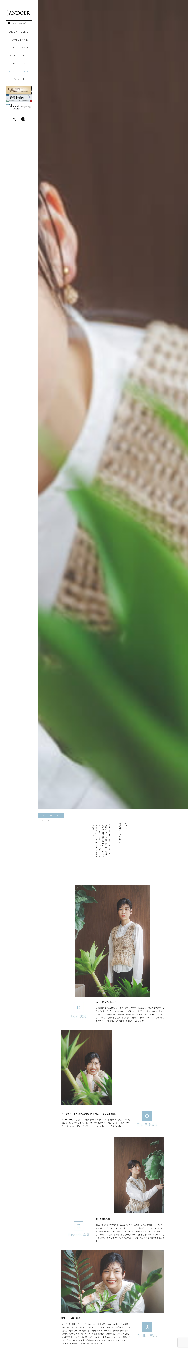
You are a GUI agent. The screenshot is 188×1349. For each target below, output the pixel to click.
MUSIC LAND (18, 63)
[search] (10, 23)
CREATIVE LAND (19, 71)
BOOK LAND (19, 55)
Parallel (18, 79)
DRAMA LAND (19, 32)
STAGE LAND (19, 47)
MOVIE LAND (18, 39)
